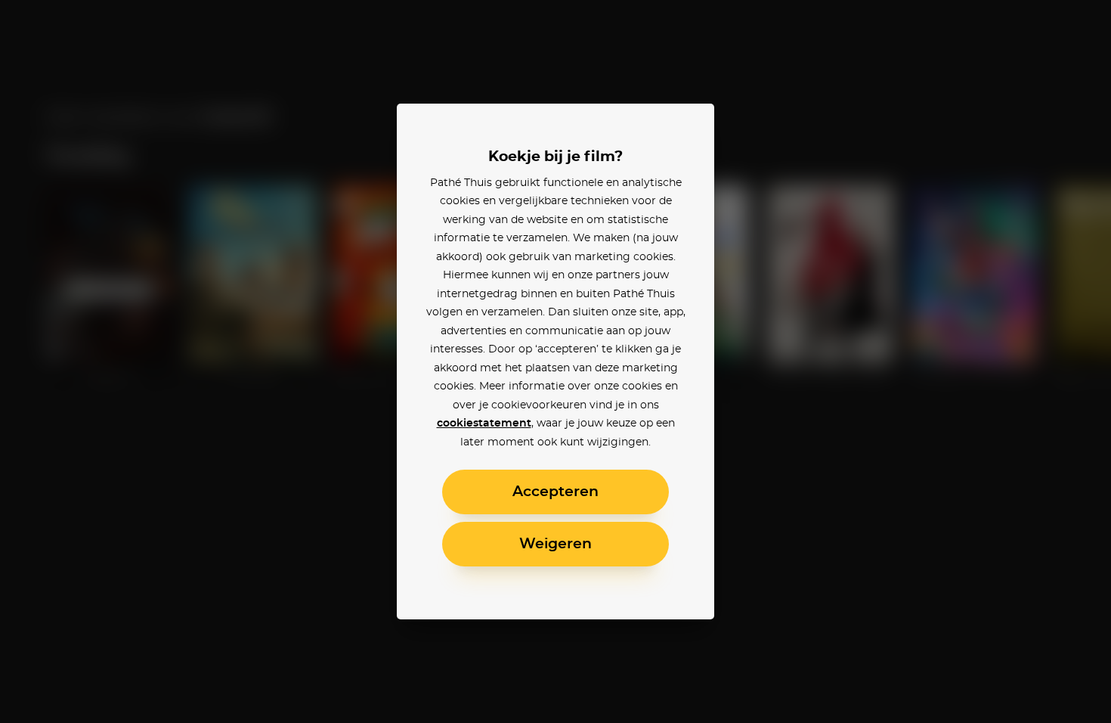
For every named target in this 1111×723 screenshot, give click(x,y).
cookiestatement (484, 423)
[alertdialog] (555, 361)
